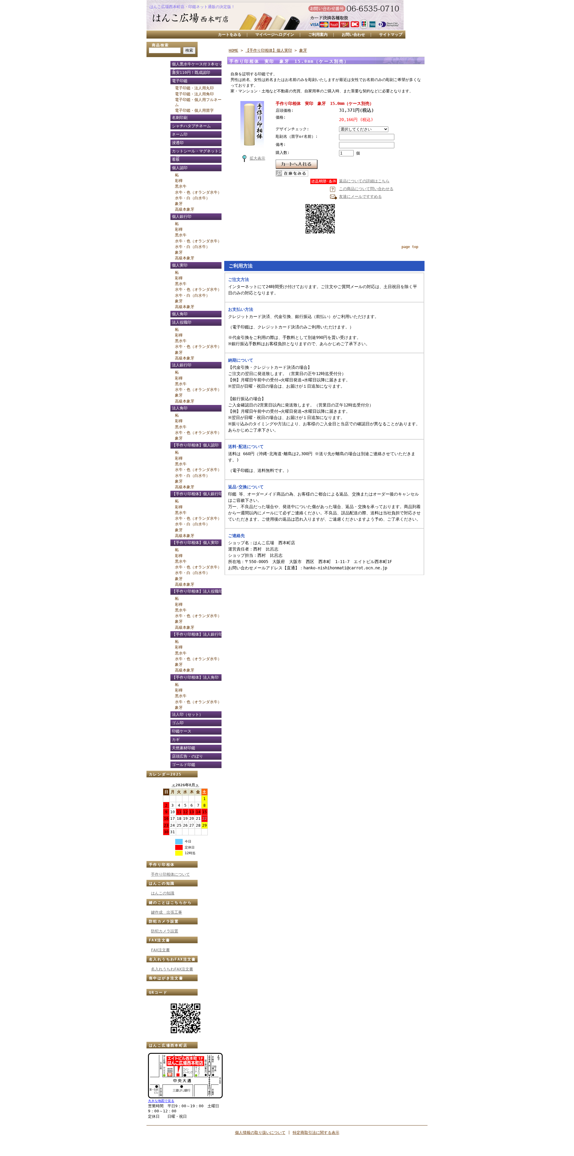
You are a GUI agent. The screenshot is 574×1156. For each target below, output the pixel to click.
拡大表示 (257, 158)
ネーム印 (179, 134)
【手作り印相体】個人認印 (195, 445)
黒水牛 (181, 186)
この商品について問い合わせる (366, 188)
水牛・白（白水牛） (192, 198)
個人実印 (179, 265)
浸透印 (178, 142)
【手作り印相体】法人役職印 (197, 591)
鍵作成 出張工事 (166, 912)
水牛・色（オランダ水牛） (198, 192)
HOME (233, 50)
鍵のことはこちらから (170, 902)
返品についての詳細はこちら (364, 181)
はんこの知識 (162, 883)
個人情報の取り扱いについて (260, 1132)
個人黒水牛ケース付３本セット (197, 65)
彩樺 (179, 180)
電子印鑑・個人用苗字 (194, 110)
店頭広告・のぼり (187, 756)
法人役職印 (181, 322)
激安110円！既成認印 (191, 72)
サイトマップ (390, 34)
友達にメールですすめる (360, 196)
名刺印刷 (179, 117)
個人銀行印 (181, 216)
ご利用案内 (318, 34)
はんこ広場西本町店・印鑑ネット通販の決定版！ (192, 6)
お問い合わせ (353, 34)
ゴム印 (178, 723)
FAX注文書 (159, 940)
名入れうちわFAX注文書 (172, 959)
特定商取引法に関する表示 (316, 1132)
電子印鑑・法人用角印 (194, 94)
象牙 (179, 203)
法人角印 (179, 408)
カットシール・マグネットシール (197, 152)
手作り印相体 (162, 865)
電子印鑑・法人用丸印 (194, 88)
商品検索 (160, 45)
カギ (176, 739)
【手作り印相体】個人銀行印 (197, 494)
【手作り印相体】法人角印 (195, 677)
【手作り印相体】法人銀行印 (197, 634)
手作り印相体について (170, 874)
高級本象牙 (184, 209)
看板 (176, 159)
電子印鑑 (179, 81)
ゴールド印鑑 (183, 764)
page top (410, 247)
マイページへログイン (274, 34)
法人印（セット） (187, 714)
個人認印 (179, 168)
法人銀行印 (181, 365)
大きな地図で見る (161, 1101)
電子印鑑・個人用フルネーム (198, 102)
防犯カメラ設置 (164, 921)
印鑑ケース (181, 731)
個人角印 (179, 314)
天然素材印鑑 (183, 748)
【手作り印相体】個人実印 (195, 542)
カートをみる (229, 34)
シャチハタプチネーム (191, 126)
